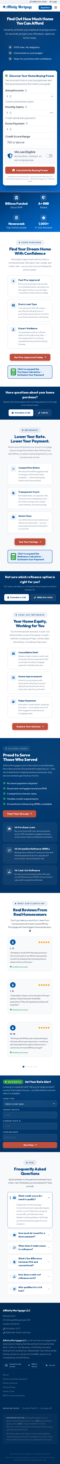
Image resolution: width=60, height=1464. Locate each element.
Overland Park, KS (30, 1408)
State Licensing (10, 1383)
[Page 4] (31, 1066)
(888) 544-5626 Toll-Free (18, 1332)
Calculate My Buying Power (32, 170)
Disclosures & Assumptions (15, 1379)
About (6, 1375)
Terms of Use (8, 1391)
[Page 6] (36, 1066)
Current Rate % (12, 1121)
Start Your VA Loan (18, 813)
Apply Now (45, 7)
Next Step (29, 1145)
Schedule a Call (22, 412)
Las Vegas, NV (46, 1408)
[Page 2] (26, 1066)
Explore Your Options (28, 726)
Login (54, 2)
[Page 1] (23, 1067)
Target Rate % (11, 1110)
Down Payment (16, 123)
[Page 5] (34, 1066)
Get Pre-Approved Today (28, 357)
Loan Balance (10, 1132)
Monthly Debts (15, 107)
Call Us (44, 412)
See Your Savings (28, 541)
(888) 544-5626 (39, 2)
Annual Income (15, 90)
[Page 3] (28, 1066)
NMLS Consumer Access (14, 1395)
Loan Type (8, 1099)
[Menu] (56, 7)
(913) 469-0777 (13, 1328)
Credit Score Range (17, 136)
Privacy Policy (9, 1387)
